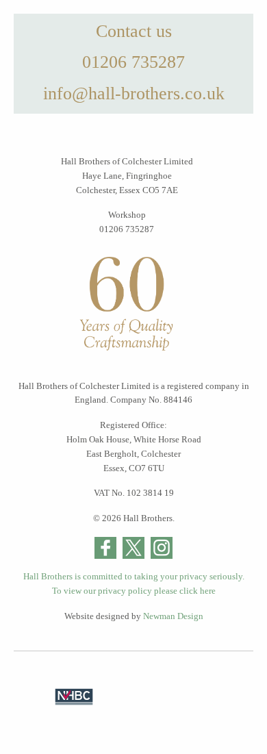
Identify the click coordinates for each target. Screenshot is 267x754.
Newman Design (173, 616)
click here (197, 591)
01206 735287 (133, 62)
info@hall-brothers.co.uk (134, 93)
